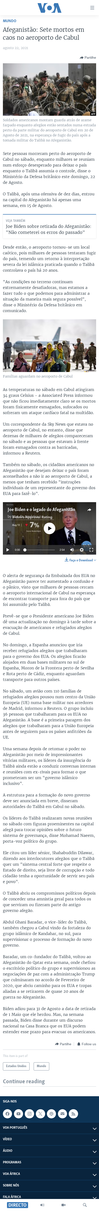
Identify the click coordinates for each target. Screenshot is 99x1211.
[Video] (63, 1205)
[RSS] (73, 1113)
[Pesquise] (85, 1205)
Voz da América (25, 516)
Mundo (9, 21)
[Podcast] (51, 1113)
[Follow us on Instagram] (29, 1113)
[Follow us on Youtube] (18, 1113)
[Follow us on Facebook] (7, 1113)
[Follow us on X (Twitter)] (40, 1113)
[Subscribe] (62, 1113)
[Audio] (42, 1205)
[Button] (88, 58)
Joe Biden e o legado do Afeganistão (41, 509)
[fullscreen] (91, 550)
